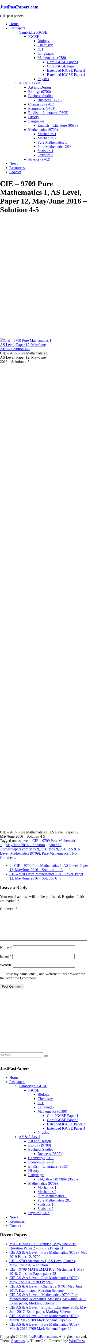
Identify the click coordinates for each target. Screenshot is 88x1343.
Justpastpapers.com (14, 849)
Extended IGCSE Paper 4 (66, 75)
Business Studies (40, 96)
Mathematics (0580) (52, 58)
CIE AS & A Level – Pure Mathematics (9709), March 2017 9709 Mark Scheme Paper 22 (44, 1318)
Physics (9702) (39, 159)
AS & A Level (29, 83)
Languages (46, 53)
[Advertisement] (35, 248)
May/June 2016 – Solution (25, 845)
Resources (17, 168)
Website (6, 965)
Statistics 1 (45, 151)
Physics (43, 79)
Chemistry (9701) (41, 104)
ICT (41, 49)
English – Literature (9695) (48, 113)
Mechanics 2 (47, 138)
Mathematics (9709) (43, 130)
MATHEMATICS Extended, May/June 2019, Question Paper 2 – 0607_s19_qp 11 (43, 1246)
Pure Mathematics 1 (52, 142)
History (33, 117)
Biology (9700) (39, 92)
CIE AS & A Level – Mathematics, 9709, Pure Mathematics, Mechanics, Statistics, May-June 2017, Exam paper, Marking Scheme (48, 1299)
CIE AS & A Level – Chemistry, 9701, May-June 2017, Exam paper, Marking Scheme (45, 1288)
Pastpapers (17, 28)
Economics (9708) (41, 108)
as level (23, 841)
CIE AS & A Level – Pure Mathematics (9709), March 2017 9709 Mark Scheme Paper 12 (44, 1326)
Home (14, 24)
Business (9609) (49, 100)
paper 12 (55, 845)
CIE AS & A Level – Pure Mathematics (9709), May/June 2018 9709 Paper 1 (44, 1280)
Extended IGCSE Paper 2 (66, 70)
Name (6, 948)
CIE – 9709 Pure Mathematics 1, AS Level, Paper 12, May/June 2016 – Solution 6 (46, 876)
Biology (44, 41)
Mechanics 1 (47, 134)
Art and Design (39, 87)
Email (5, 956)
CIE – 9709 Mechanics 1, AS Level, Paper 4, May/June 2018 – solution (43, 1263)
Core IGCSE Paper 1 (62, 62)
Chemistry (45, 45)
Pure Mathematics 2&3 (55, 147)
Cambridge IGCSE (33, 32)
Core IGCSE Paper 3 (62, 66)
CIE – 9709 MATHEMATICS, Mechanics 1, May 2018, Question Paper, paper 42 (46, 1271)
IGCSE (33, 37)
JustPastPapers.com (19, 6)
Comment (8, 909)
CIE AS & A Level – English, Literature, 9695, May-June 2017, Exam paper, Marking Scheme (48, 1309)
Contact (15, 172)
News (13, 163)
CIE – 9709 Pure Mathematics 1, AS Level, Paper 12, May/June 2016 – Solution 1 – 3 (48, 868)
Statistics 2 (45, 155)
